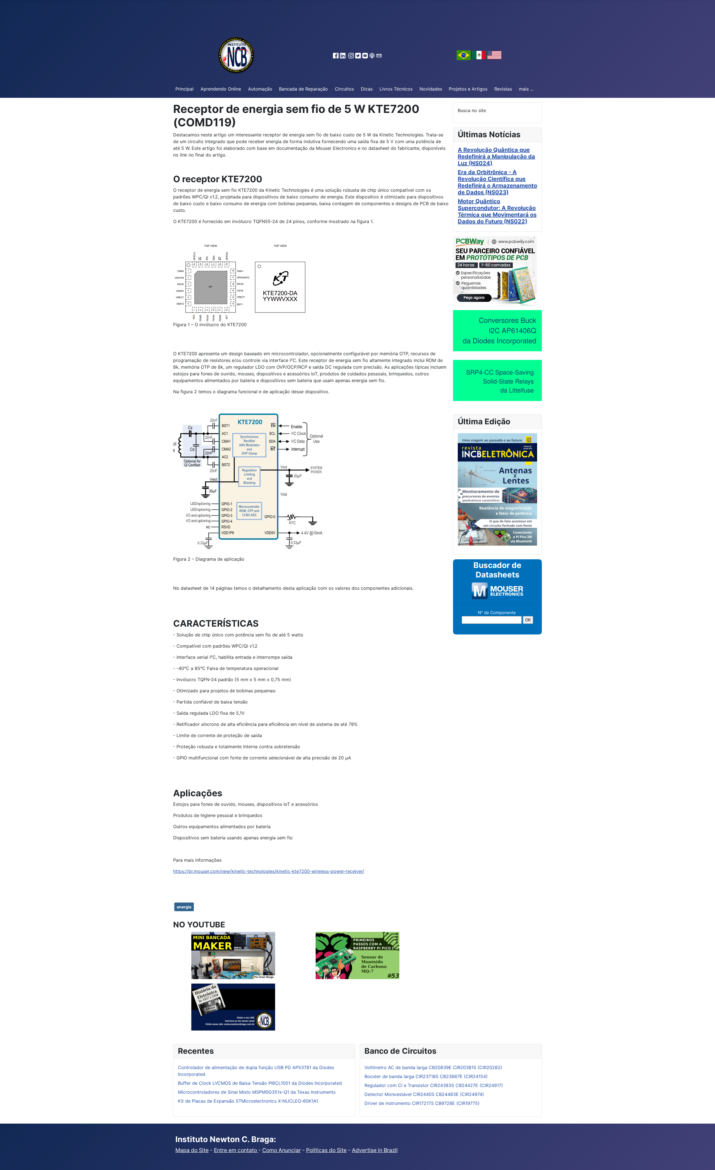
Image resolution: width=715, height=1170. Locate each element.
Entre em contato (236, 1150)
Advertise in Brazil (375, 1150)
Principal (184, 89)
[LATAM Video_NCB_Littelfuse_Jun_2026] (497, 380)
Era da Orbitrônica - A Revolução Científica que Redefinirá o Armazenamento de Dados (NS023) (497, 182)
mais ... (526, 89)
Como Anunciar (281, 1150)
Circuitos (344, 89)
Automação (260, 89)
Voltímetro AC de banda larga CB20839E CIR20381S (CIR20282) (433, 1067)
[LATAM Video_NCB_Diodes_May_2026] (497, 330)
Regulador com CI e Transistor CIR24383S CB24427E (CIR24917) (433, 1085)
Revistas (503, 89)
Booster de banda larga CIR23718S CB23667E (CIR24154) (426, 1076)
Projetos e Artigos (468, 89)
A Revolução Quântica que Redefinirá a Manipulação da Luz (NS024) (496, 156)
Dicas (367, 89)
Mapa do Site (192, 1150)
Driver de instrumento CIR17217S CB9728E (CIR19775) (422, 1103)
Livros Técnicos (396, 89)
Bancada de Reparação (303, 89)
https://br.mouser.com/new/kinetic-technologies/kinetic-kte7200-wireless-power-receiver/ (268, 871)
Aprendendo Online (221, 89)
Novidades (431, 89)
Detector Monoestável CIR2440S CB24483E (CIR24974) (424, 1094)
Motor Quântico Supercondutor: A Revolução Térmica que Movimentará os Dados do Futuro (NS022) (497, 211)
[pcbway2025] (495, 270)
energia (184, 906)
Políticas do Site (326, 1150)
